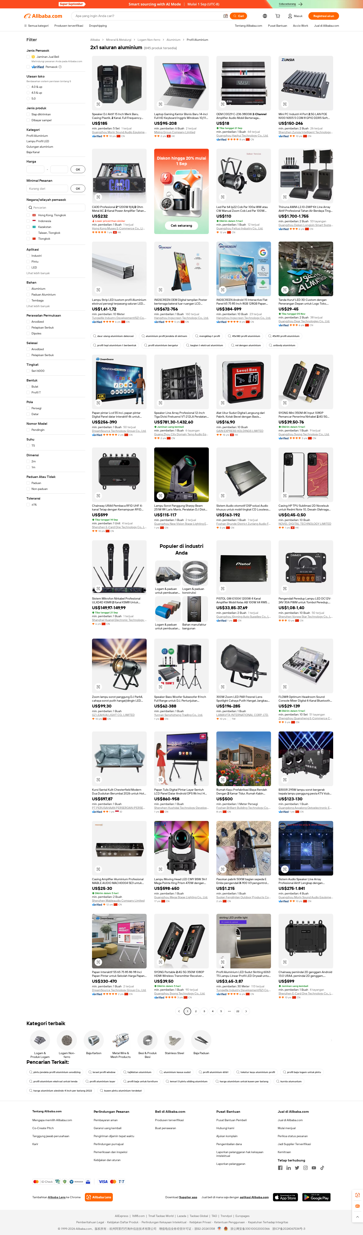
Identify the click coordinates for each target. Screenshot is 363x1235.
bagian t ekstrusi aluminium (206, 345)
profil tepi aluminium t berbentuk (116, 345)
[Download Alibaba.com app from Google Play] (316, 1197)
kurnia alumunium (291, 1081)
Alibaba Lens (57, 1197)
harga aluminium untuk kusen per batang (244, 1081)
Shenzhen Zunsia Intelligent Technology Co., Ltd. (306, 132)
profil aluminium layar (102, 1081)
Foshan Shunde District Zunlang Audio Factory (243, 523)
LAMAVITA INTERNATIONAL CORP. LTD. (242, 715)
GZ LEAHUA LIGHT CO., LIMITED (113, 715)
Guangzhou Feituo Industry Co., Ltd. (239, 228)
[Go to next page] (246, 1011)
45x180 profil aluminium (246, 336)
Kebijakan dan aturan (107, 1160)
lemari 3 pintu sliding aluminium (189, 1081)
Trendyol (226, 1216)
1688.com (138, 1216)
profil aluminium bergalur (163, 345)
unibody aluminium (284, 345)
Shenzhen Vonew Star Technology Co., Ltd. (306, 616)
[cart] (278, 16)
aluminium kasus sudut (177, 1072)
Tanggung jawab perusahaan (50, 1136)
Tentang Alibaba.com (47, 1111)
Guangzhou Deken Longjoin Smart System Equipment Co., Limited (306, 225)
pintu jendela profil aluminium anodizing (56, 1072)
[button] (225, 15)
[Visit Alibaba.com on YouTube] (313, 1167)
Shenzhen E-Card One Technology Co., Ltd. (119, 527)
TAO (214, 1216)
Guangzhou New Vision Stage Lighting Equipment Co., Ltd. (181, 523)
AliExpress (121, 1216)
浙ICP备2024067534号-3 (288, 1228)
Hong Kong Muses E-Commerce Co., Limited (119, 228)
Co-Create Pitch (43, 1128)
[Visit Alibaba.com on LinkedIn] (288, 1167)
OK (78, 169)
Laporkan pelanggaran (230, 1163)
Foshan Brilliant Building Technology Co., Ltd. (243, 807)
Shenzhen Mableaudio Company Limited (118, 900)
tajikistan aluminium (139, 1072)
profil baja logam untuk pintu (304, 1072)
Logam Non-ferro (149, 39)
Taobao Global (199, 1216)
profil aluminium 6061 (215, 1072)
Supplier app (188, 1197)
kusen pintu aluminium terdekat (123, 1090)
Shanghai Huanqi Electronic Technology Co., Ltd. (119, 620)
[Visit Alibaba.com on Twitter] (297, 1167)
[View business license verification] (219, 1229)
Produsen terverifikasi (169, 1120)
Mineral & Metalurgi (118, 39)
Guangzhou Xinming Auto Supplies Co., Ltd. (243, 616)
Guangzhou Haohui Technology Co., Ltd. (242, 135)
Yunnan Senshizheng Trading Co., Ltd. (178, 715)
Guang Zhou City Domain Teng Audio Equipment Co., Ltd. (181, 434)
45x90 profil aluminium (286, 336)
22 (237, 1011)
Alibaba (95, 39)
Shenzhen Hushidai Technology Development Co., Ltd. (181, 807)
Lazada (181, 1216)
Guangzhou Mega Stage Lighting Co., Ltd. (181, 897)
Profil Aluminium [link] (197, 39)
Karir (35, 1144)
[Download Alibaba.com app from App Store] (285, 1197)
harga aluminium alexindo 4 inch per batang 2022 (62, 1090)
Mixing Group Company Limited (174, 132)
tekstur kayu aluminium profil (258, 1072)
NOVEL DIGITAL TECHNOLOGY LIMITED (305, 523)
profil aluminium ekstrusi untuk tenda (55, 1081)
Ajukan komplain (227, 1136)
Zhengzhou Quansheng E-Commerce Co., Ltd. (306, 718)
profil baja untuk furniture (143, 1081)
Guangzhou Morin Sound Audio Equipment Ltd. (119, 132)
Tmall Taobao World (161, 1216)
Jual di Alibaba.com (290, 1120)
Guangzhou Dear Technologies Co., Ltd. (304, 321)
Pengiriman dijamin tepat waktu (114, 1136)
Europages (242, 1216)
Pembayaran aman (106, 1120)
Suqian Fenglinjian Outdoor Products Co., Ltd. (243, 897)
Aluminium (173, 39)
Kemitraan (284, 1152)
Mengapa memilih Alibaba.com (52, 1120)
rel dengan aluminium (248, 345)
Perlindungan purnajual (109, 1144)
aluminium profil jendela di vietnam (166, 336)
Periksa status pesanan (293, 1136)
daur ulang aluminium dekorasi (115, 336)
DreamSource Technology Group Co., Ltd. (119, 431)
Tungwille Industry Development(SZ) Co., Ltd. (119, 318)
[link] (357, 1195)
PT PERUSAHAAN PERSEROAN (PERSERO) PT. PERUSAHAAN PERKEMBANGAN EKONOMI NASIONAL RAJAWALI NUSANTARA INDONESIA (119, 807)
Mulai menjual (287, 1128)
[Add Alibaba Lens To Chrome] (99, 1197)
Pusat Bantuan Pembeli (231, 1120)
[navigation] (55, 526)
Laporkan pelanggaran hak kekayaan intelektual (239, 1153)
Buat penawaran (165, 1128)
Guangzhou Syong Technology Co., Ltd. (304, 434)
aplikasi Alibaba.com (254, 1197)
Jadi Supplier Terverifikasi (294, 1144)
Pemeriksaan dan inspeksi (110, 1152)
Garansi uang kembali (107, 1128)
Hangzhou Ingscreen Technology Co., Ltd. (181, 318)
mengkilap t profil (209, 336)
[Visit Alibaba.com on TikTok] (322, 1167)
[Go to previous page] (179, 1011)
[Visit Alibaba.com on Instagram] (305, 1167)
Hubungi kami (225, 1128)
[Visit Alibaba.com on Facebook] (280, 1167)
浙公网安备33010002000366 (250, 1228)
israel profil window (104, 1072)
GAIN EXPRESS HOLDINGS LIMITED (239, 431)
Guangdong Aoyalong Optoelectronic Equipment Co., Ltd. (306, 807)
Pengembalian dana (229, 1144)
